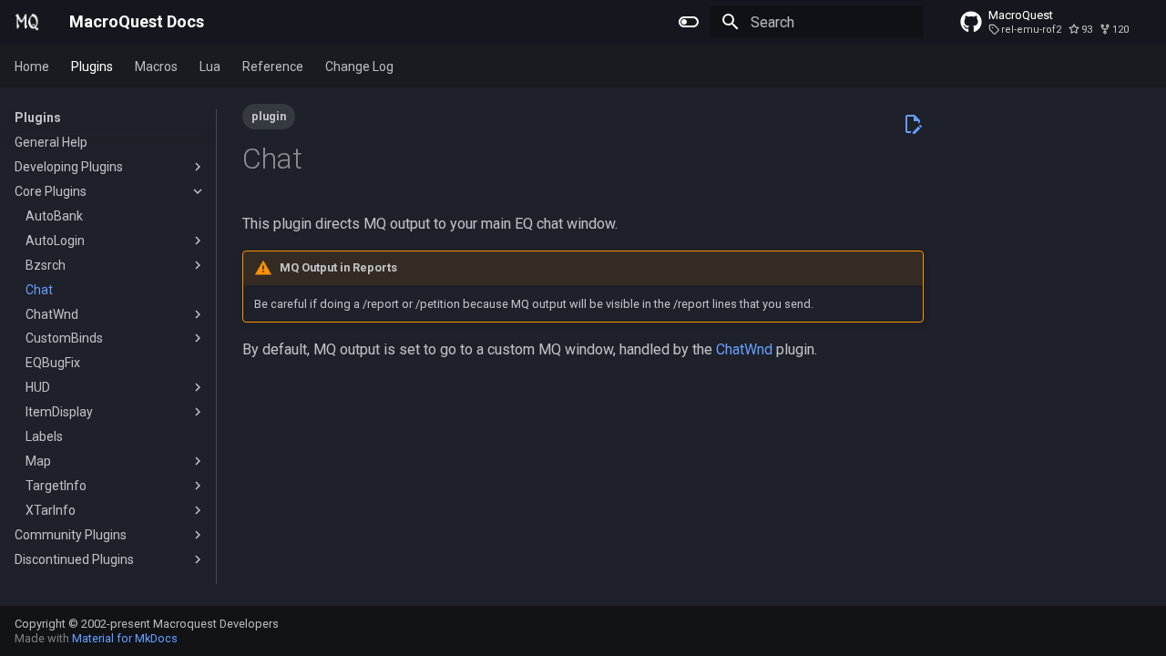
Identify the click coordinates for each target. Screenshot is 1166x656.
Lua (209, 66)
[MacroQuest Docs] (27, 22)
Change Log (359, 66)
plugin (268, 116)
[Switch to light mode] (688, 22)
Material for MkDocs (125, 638)
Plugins (92, 66)
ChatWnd (744, 349)
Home (32, 66)
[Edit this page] (913, 124)
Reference (272, 66)
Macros (156, 66)
